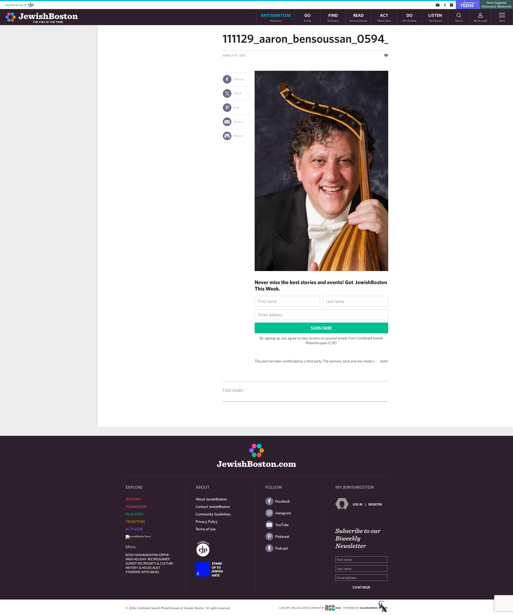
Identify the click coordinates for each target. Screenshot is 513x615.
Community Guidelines (213, 514)
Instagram (283, 513)
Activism (134, 529)
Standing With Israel (143, 572)
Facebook (282, 501)
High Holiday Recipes (142, 559)
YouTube (282, 525)
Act (384, 17)
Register (375, 504)
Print (239, 136)
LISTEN (435, 17)
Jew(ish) (133, 499)
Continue (361, 587)
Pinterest (282, 536)
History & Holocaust (143, 567)
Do (409, 17)
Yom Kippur (160, 555)
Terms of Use (206, 529)
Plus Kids (134, 514)
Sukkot (164, 559)
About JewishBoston (211, 499)
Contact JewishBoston (213, 506)
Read (358, 17)
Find (333, 17)
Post (238, 93)
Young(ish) (136, 506)
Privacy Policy (206, 521)
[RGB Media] (333, 607)
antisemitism (275, 17)
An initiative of (16, 5)
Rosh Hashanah (138, 555)
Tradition (135, 521)
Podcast (281, 548)
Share (239, 79)
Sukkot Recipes (137, 563)
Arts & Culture (161, 563)
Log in (357, 504)
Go (307, 17)
